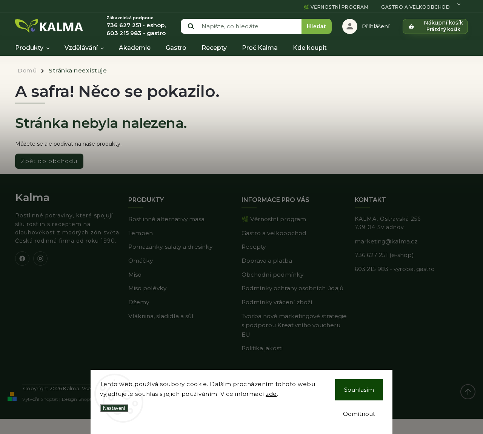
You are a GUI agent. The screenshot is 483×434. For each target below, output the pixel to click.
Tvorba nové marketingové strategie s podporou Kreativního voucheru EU (294, 325)
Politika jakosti (262, 348)
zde (271, 393)
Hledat (316, 26)
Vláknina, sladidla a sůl (161, 316)
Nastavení (114, 408)
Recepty (254, 246)
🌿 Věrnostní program (336, 7)
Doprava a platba (267, 260)
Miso (135, 274)
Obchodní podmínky (272, 274)
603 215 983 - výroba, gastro (395, 268)
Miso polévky (147, 288)
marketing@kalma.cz (386, 241)
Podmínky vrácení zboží (277, 302)
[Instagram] (40, 258)
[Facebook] (22, 258)
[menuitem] (36, 48)
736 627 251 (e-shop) (384, 255)
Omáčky (140, 260)
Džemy (138, 302)
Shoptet (49, 399)
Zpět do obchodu (49, 161)
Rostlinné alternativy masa (166, 219)
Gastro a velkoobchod (415, 7)
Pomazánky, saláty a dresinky (170, 246)
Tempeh (140, 233)
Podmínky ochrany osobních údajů (292, 288)
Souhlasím (359, 389)
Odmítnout (359, 413)
